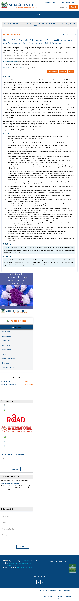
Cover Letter (5, 363)
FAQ (58, 598)
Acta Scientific (24, 561)
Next (30, 293)
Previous (2, 293)
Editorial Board (6, 336)
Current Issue (6, 345)
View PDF (63, 72)
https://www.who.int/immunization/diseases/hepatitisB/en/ (25, 236)
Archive (4, 354)
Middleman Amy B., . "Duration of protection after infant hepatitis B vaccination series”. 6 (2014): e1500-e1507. (41, 239)
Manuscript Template (8, 367)
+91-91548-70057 (18, 320)
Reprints (70, 72)
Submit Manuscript (68, 2)
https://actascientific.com (24, 567)
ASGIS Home (6, 331)
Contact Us (48, 596)
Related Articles (53, 72)
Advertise (59, 596)
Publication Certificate (9, 491)
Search (73, 7)
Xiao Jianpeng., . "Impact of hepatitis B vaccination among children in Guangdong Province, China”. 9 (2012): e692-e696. (39, 196)
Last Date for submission (10, 499)
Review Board (6, 340)
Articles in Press (7, 349)
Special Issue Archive (8, 358)
